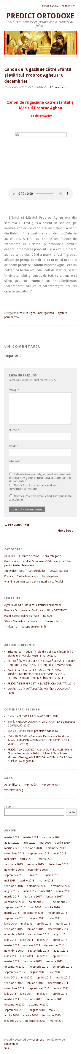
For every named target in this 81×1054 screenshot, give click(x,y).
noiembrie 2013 (14, 950)
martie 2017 (11, 896)
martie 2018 (46, 880)
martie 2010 (30, 1015)
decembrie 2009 (35, 1020)
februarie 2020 (32, 848)
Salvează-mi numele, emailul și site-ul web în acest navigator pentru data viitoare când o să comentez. (40, 478)
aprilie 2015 (44, 923)
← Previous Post (16, 525)
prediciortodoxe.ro (46, 731)
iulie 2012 (54, 972)
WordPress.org (13, 790)
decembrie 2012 (14, 966)
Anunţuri (9, 556)
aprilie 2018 (27, 880)
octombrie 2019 (14, 853)
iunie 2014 (26, 939)
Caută (7, 807)
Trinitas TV (10, 626)
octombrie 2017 (60, 886)
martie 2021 (30, 837)
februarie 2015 (13, 929)
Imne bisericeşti (14, 570)
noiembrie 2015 (57, 912)
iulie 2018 (35, 875)
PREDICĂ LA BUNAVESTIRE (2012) (39, 716)
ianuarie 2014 (31, 945)
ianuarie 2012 (35, 983)
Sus (6, 1048)
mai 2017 (46, 891)
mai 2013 (42, 956)
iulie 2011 (10, 993)
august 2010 (37, 1010)
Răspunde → (13, 355)
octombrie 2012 (62, 966)
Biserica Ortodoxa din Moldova (23, 610)
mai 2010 (54, 1010)
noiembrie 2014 (14, 934)
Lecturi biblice (37, 570)
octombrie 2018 (38, 869)
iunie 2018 (52, 875)
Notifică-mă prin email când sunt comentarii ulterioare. (34, 487)
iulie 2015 (54, 918)
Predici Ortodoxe (40, 16)
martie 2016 (11, 912)
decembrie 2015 (33, 912)
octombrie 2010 (38, 1004)
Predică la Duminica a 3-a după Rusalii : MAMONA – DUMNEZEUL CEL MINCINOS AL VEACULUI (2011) (39, 740)
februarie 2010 (51, 1015)
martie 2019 (46, 858)
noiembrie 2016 (38, 902)
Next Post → (67, 530)
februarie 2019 (13, 864)
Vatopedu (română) (34, 626)
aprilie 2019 (27, 858)
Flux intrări (30, 784)
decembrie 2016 (14, 902)
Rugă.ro (48, 615)
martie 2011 (11, 999)
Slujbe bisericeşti (27, 576)
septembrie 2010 (14, 1010)
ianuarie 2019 (35, 864)
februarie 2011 (32, 999)
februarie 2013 (32, 961)
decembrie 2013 (54, 945)
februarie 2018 (13, 886)
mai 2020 (45, 842)
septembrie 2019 (38, 853)
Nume (14, 430)
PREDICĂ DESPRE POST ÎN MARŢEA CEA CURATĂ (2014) (41, 683)
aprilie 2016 (52, 907)
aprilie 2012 (44, 977)
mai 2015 (26, 923)
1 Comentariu (58, 87)
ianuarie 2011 (54, 999)
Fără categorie (52, 556)
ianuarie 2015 (35, 929)
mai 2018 (10, 880)
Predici (8, 576)
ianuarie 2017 (54, 896)
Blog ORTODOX (57, 610)
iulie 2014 (10, 939)
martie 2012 (63, 977)
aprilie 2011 (60, 993)
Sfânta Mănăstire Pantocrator (22, 621)
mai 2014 (42, 939)
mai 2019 (10, 858)
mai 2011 (42, 993)
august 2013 (60, 950)
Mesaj (14, 389)
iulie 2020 (29, 842)
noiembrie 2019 (55, 848)
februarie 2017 (32, 896)
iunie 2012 (10, 977)
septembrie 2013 (38, 950)
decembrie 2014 (58, 929)
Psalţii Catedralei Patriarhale (21, 615)
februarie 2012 (13, 983)
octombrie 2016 (62, 902)
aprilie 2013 (60, 956)
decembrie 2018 (58, 864)
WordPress (37, 1039)
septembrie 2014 (38, 934)
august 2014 (60, 934)
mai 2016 (35, 907)
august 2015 (37, 918)
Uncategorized (45, 313)
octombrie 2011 (14, 988)
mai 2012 (26, 977)
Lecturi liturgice (26, 313)
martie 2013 (11, 961)
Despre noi (68, 6)
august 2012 (37, 972)
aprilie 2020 (62, 842)
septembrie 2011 (38, 988)
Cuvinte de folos (29, 556)
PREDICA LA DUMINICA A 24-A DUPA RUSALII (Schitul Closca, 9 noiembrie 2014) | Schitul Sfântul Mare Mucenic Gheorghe (40, 753)
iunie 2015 (10, 923)
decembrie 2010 (14, 1004)
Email (14, 445)
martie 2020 (11, 848)
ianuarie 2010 (12, 1020)
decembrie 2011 (58, 983)
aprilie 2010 (11, 1015)
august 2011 (61, 988)
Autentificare (12, 784)
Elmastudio (11, 1043)
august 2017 (11, 891)
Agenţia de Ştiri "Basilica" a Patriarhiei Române (33, 605)
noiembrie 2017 (36, 886)
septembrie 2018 (14, 875)
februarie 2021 (51, 837)
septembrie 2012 (14, 972)
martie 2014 (11, 945)
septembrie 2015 (14, 918)
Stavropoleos (53, 621)
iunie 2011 (26, 993)
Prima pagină (50, 6)
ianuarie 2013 (54, 961)
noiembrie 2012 (38, 966)
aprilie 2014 (60, 939)
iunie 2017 (30, 891)
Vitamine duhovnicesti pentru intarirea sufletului (33, 581)
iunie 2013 (26, 956)
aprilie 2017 (63, 891)
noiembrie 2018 (14, 869)
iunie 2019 (60, 853)
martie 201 (56, 1020)
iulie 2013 (10, 956)
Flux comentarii (50, 784)
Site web (14, 461)
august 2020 (11, 842)
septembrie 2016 (14, 907)
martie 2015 (63, 923)
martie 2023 (11, 837)
